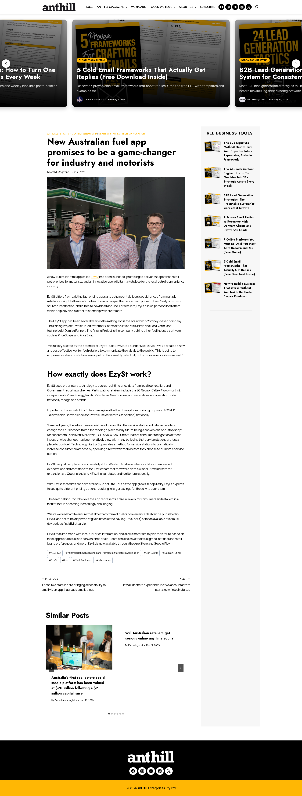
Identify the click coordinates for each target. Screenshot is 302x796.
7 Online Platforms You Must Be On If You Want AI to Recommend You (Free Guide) (240, 246)
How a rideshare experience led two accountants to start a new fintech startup (156, 584)
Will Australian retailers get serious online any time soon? (149, 636)
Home (89, 7)
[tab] (109, 714)
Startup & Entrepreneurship (78, 133)
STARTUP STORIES (109, 133)
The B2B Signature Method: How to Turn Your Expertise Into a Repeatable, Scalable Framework (238, 151)
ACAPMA (55, 552)
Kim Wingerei (135, 645)
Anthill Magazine (59, 172)
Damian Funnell (171, 552)
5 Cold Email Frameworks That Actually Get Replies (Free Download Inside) (239, 268)
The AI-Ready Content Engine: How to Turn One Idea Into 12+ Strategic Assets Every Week (239, 177)
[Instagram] (228, 7)
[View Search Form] (256, 6)
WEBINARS (138, 7)
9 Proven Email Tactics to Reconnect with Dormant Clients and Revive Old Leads (239, 223)
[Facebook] (221, 7)
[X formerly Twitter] (249, 7)
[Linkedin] (235, 7)
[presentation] (79, 647)
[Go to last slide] (51, 668)
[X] (169, 771)
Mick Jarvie (103, 560)
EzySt (95, 277)
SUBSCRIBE (207, 7)
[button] (6, 63)
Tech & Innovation (133, 133)
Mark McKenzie (82, 560)
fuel (65, 560)
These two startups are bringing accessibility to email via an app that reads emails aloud (74, 584)
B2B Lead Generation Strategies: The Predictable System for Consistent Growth (239, 201)
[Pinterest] (242, 7)
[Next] (181, 668)
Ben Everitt (151, 552)
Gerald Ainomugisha (66, 700)
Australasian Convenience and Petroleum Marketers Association (102, 552)
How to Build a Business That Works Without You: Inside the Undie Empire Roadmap (240, 290)
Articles (52, 133)
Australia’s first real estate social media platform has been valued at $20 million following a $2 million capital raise (78, 685)
